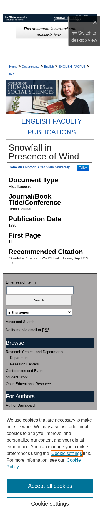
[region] (50, 463)
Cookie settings (66, 453)
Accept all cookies (50, 486)
